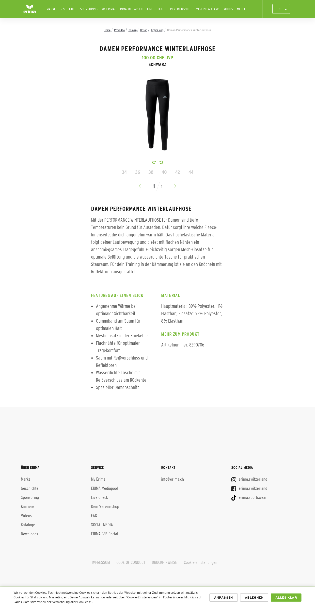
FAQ (94, 515)
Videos (228, 9)
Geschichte (68, 9)
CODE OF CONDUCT (130, 562)
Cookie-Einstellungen (200, 562)
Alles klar (286, 597)
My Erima (108, 9)
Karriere (27, 506)
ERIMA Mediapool (131, 9)
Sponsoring (89, 9)
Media (241, 9)
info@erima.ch (172, 479)
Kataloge (28, 524)
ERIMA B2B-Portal (104, 533)
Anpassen (223, 597)
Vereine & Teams (208, 9)
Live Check (155, 9)
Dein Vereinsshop (179, 9)
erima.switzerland (252, 479)
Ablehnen (254, 597)
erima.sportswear (252, 497)
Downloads (29, 533)
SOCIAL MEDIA (102, 524)
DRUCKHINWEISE (164, 562)
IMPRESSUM (101, 562)
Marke (51, 9)
